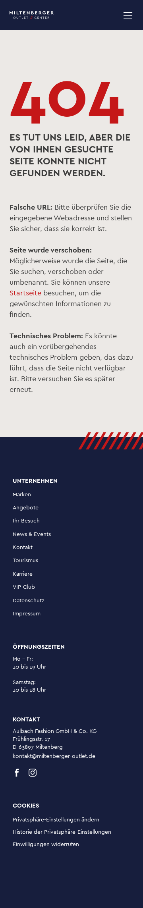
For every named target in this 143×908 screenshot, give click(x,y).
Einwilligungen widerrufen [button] (46, 844)
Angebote (26, 508)
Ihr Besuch (26, 521)
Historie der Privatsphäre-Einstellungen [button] (62, 832)
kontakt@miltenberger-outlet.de (54, 756)
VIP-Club (24, 587)
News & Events (32, 534)
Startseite (25, 293)
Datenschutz (28, 600)
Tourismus (25, 560)
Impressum (27, 614)
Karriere (23, 574)
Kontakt (23, 547)
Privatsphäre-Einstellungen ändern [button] (56, 820)
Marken (22, 494)
